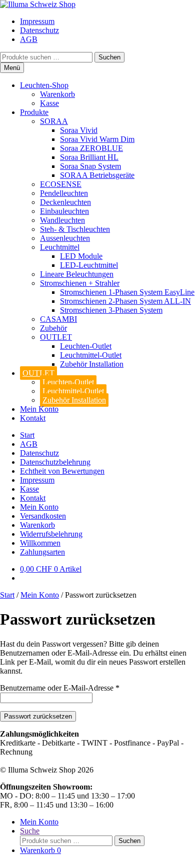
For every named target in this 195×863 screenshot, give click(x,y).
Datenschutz (39, 30)
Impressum (37, 21)
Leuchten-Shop (44, 85)
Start (27, 435)
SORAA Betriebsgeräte (97, 175)
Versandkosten (43, 516)
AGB (29, 39)
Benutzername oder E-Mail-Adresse (60, 688)
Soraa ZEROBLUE (91, 148)
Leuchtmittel (60, 247)
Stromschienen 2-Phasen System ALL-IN (125, 301)
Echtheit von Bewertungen (62, 471)
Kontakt (33, 418)
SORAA (54, 121)
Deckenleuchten (65, 202)
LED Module (81, 256)
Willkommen (40, 543)
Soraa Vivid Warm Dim (97, 139)
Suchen (109, 57)
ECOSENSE (61, 184)
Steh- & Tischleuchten (75, 229)
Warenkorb (57, 94)
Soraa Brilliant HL (89, 157)
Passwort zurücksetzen (38, 716)
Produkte (34, 112)
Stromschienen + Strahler (80, 283)
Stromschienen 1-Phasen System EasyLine (127, 292)
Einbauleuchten (64, 211)
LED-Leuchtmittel (89, 265)
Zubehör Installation (92, 364)
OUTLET (56, 337)
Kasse (49, 103)
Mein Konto (39, 409)
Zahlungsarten (42, 552)
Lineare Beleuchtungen (77, 274)
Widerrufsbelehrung (51, 534)
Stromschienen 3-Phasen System (111, 310)
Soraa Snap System (90, 166)
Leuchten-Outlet (86, 346)
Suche (30, 831)
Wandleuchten (62, 220)
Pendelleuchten (64, 193)
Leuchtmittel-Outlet (91, 355)
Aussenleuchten (65, 238)
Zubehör (53, 328)
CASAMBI (58, 319)
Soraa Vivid (79, 130)
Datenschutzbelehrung (55, 462)
